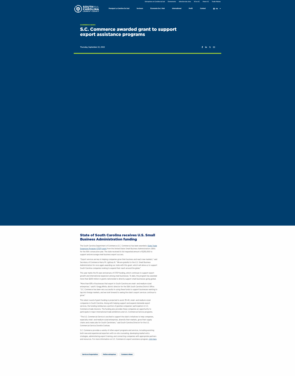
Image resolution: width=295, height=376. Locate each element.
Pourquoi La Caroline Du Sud (119, 8)
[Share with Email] (213, 47)
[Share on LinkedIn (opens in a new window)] (205, 47)
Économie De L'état (157, 8)
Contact (203, 8)
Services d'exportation (90, 354)
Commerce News (87, 25)
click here (152, 339)
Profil (191, 8)
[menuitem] (119, 9)
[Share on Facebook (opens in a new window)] (201, 47)
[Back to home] (87, 9)
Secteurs (140, 8)
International (176, 8)
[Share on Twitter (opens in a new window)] (209, 47)
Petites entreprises (109, 354)
